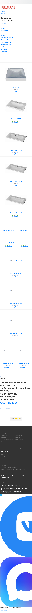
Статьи (3, 463)
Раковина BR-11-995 (8, 243)
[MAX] (18, 90)
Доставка (3, 454)
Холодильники (18, 443)
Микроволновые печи (6, 443)
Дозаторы (3, 437)
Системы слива (4, 435)
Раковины (17, 433)
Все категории (18, 448)
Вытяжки (17, 437)
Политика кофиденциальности (8, 467)
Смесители (3, 430)
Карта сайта (4, 465)
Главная (3, 11)
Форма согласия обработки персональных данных (13, 469)
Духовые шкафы (19, 439)
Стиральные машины (6, 445)
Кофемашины (4, 448)
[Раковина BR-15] (24, 351)
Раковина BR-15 (24, 363)
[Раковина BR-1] (16, 74)
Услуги (2, 458)
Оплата (3, 456)
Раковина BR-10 (16, 119)
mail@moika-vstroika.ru (6, 481)
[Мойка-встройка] (8, 7)
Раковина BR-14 (8, 363)
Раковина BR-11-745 (16, 181)
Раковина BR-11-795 (16, 213)
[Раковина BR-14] (8, 351)
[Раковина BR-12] (24, 231)
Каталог (3, 13)
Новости (3, 460)
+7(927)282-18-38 (10, 2)
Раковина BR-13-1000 (16, 273)
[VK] (15, 90)
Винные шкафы (19, 445)
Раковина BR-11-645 (16, 150)
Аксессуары (4, 433)
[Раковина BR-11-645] (16, 137)
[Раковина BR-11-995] (8, 231)
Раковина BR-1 (16, 87)
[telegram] (13, 90)
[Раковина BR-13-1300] (16, 321)
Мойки (16, 430)
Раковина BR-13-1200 (16, 303)
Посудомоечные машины (7, 439)
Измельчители (18, 435)
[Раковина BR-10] (16, 105)
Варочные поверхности (6, 441)
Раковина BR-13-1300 (16, 333)
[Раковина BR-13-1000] (16, 261)
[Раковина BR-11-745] (16, 168)
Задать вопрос (3, 610)
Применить (4, 60)
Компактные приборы (20, 441)
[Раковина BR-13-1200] (16, 291)
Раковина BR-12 (24, 243)
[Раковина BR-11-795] (16, 199)
